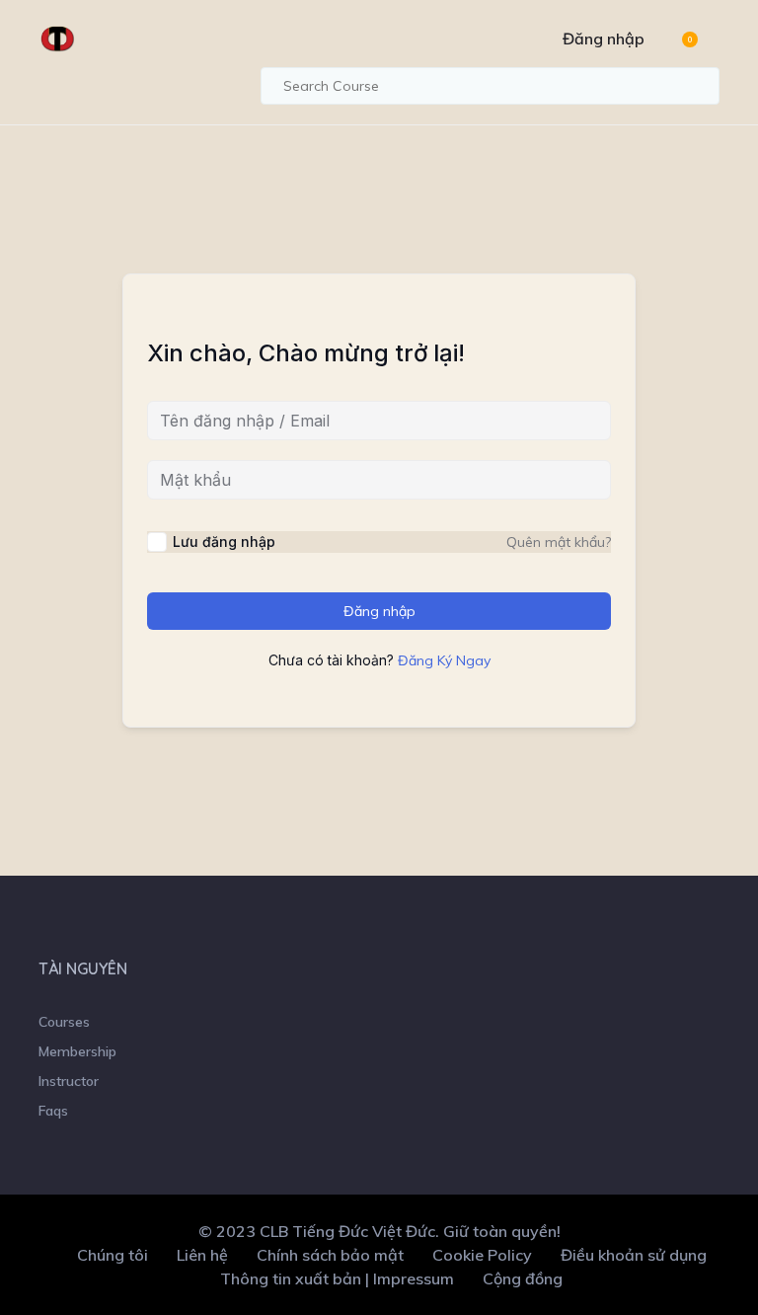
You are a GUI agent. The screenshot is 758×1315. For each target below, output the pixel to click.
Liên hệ (202, 1255)
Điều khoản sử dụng (634, 1255)
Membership (77, 1051)
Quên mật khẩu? (558, 542)
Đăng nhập (603, 38)
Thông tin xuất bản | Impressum (337, 1278)
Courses (64, 1022)
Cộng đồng (523, 1278)
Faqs (53, 1111)
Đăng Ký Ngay (444, 660)
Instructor (68, 1081)
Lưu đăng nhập (224, 541)
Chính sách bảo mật (330, 1255)
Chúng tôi (112, 1255)
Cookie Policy (482, 1255)
